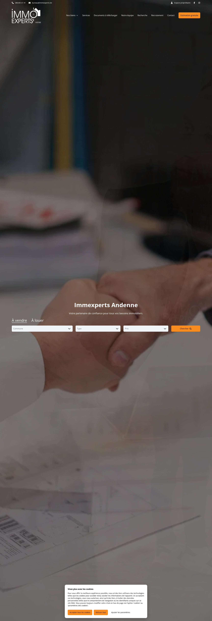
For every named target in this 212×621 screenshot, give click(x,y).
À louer (37, 320)
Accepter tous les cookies (80, 612)
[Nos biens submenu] (77, 15)
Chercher (184, 328)
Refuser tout (101, 612)
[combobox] (42, 329)
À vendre (19, 320)
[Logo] (27, 15)
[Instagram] (199, 3)
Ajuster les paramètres (120, 612)
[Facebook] (194, 3)
